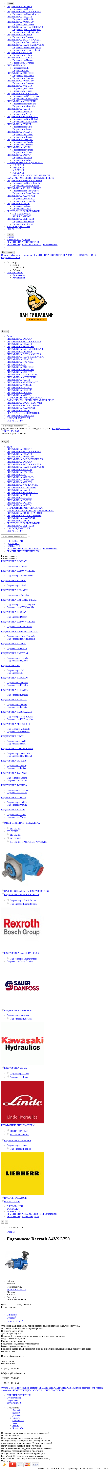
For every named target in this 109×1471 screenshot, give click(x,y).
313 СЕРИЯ (18, 173)
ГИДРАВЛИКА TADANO (19, 132)
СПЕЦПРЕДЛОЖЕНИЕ (19, 1395)
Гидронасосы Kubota (22, 91)
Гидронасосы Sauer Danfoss (25, 193)
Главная (10, 1232)
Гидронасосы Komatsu (23, 83)
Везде (9, 336)
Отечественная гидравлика (14, 1399)
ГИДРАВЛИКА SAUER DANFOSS (24, 188)
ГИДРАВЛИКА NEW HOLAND (22, 116)
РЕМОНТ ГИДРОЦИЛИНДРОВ (23, 242)
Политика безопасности (83, 1388)
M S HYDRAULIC (21, 214)
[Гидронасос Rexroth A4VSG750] (17, 1276)
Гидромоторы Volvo (22, 157)
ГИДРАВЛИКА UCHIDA (19, 147)
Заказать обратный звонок (14, 433)
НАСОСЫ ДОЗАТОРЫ (18, 226)
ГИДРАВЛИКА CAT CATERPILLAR (25, 27)
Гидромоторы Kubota (22, 88)
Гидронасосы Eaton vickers (25, 42)
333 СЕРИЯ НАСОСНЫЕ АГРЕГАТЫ (31, 175)
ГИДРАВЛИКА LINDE (18, 203)
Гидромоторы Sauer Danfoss (25, 190)
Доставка (16, 1415)
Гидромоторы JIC (20, 68)
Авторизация (18, 275)
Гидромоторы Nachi (22, 111)
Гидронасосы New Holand (24, 121)
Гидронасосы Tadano (22, 137)
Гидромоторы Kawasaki (23, 198)
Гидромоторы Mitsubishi (24, 103)
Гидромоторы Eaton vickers (25, 14)
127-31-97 (61, 428)
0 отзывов (11, 1283)
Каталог (9, 558)
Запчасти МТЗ (14, 1403)
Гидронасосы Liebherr (22, 224)
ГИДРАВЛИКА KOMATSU (20, 22)
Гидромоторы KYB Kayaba (25, 96)
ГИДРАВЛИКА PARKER (19, 124)
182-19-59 (10, 431)
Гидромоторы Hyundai (23, 60)
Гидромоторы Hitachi (22, 19)
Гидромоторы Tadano (22, 134)
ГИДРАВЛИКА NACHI (18, 109)
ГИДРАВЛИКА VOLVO (19, 155)
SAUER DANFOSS (21, 216)
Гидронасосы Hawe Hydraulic (26, 50)
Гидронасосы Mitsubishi (23, 106)
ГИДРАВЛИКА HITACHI (19, 16)
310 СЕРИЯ (18, 170)
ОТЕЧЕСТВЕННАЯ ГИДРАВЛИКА (25, 162)
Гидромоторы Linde (22, 206)
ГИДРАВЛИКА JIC (16, 65)
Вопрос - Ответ (15, 1321)
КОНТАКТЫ (13, 546)
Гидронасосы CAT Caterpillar (26, 32)
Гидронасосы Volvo (21, 160)
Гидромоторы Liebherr (23, 221)
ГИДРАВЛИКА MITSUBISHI (21, 101)
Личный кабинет (16, 1411)
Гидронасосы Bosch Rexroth (25, 185)
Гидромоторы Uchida (22, 150)
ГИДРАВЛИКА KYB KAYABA (22, 93)
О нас (11, 1388)
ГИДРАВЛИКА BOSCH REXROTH (24, 180)
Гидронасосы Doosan (22, 37)
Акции (15, 1425)
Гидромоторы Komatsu (23, 24)
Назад (10, 4)
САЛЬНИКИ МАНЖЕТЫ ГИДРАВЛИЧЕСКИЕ (30, 178)
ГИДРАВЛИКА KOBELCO (20, 73)
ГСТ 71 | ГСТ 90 (15, 229)
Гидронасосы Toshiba (22, 144)
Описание (12, 1314)
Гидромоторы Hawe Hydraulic (26, 47)
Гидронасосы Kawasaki (23, 201)
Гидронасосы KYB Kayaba (25, 98)
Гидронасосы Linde (21, 208)
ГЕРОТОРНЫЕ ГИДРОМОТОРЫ (23, 211)
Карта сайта (18, 1428)
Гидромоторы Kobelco (23, 75)
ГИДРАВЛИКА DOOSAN (19, 6)
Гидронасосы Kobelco (22, 78)
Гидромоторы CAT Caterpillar (26, 29)
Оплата (10, 237)
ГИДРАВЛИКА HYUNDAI (20, 57)
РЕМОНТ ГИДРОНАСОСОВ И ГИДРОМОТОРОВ (32, 244)
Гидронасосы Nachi (21, 114)
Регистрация (18, 277)
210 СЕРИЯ (18, 165)
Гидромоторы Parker (22, 127)
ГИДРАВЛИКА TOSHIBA (20, 139)
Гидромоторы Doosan (22, 9)
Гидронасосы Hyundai (23, 63)
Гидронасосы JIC (20, 70)
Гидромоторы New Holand (25, 119)
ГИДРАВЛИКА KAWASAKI (21, 196)
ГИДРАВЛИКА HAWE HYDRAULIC (25, 45)
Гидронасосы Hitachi (22, 55)
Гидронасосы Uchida (22, 152)
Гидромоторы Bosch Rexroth (26, 183)
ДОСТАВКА (13, 543)
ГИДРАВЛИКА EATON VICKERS (24, 11)
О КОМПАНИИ (15, 541)
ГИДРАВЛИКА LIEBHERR (20, 219)
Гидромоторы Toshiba (22, 142)
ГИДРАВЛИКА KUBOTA (19, 86)
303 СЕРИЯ (18, 167)
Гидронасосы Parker (22, 129)
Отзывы (11, 1318)
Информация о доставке (18, 239)
